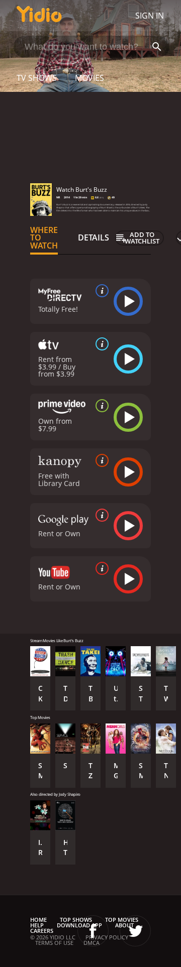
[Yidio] (39, 15)
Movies (89, 77)
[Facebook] (93, 930)
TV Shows (37, 77)
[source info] (100, 290)
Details (93, 237)
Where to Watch (44, 238)
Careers (41, 930)
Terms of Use (54, 942)
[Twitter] (135, 930)
